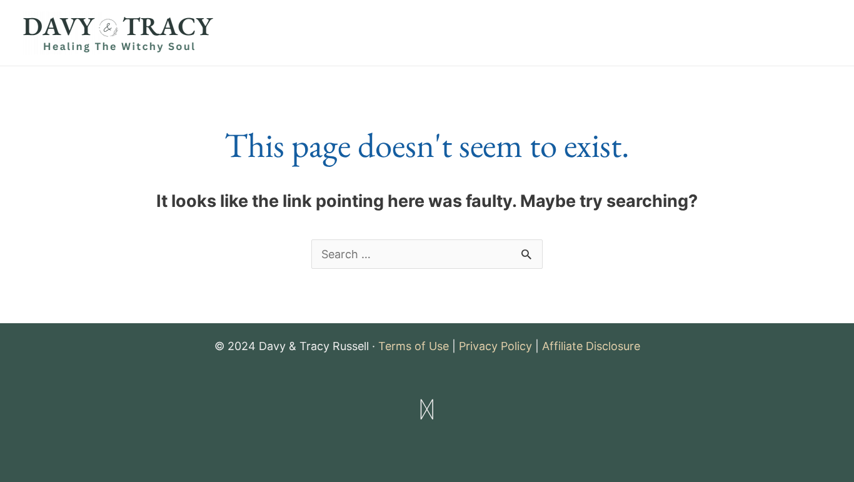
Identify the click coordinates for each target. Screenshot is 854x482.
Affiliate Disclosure (591, 346)
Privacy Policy (495, 346)
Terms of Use (413, 346)
